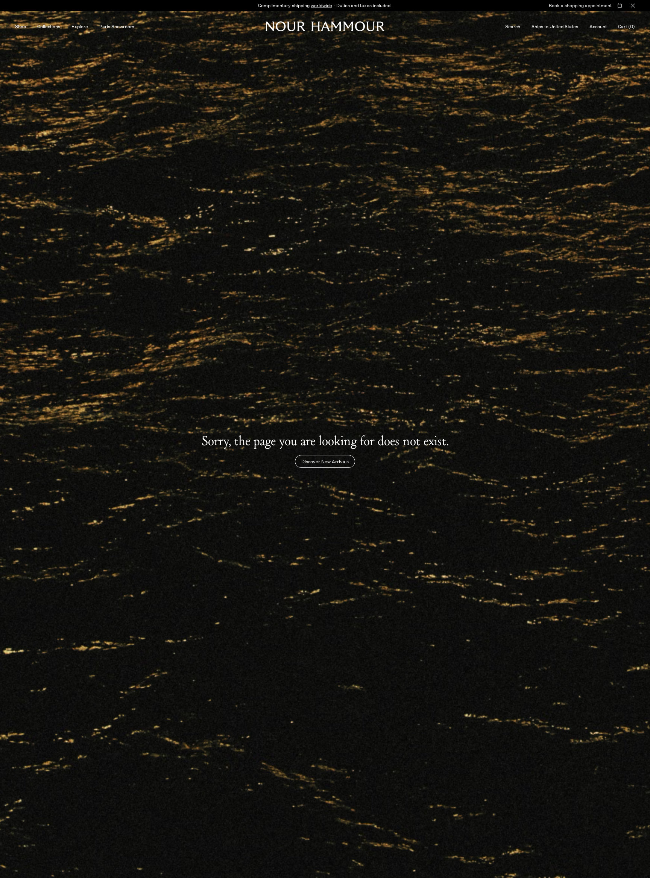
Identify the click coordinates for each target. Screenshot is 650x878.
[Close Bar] (633, 5)
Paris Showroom (116, 26)
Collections (48, 26)
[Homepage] (325, 26)
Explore (79, 26)
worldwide (321, 5)
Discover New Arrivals (325, 461)
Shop (20, 26)
